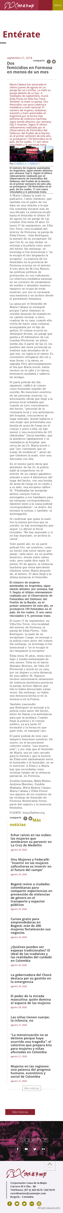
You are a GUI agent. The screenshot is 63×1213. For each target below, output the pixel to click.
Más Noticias (20, 1112)
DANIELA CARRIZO (27, 164)
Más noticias (31, 1088)
